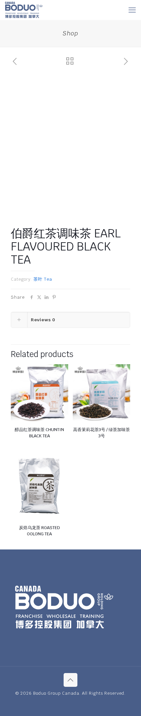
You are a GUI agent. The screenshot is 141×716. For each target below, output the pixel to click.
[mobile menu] (132, 9)
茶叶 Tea (42, 279)
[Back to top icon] (70, 680)
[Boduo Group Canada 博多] (24, 10)
